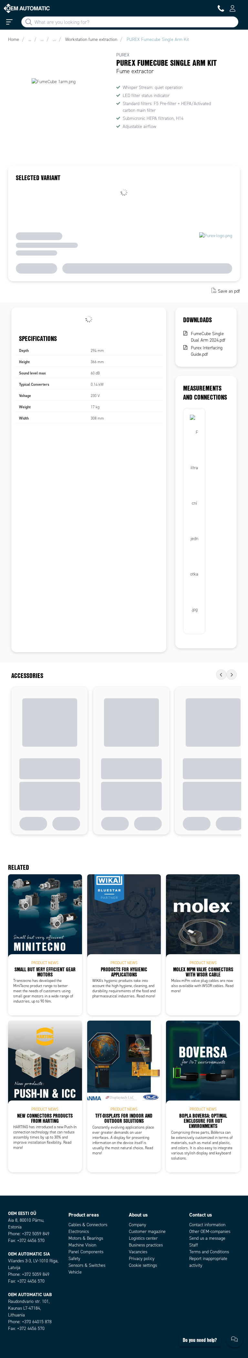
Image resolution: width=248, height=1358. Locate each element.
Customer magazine (147, 1231)
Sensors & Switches (86, 1265)
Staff (193, 1245)
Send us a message (207, 1238)
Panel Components (85, 1252)
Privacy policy (141, 1258)
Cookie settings (143, 1265)
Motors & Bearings (85, 1238)
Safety (74, 1258)
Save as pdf (229, 291)
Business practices (146, 1245)
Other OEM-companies (209, 1231)
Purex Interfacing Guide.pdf (206, 351)
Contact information (207, 1224)
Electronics (78, 1231)
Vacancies (138, 1252)
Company (137, 1224)
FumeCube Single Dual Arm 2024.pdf (208, 337)
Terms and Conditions (209, 1252)
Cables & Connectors (87, 1224)
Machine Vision (82, 1245)
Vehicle (75, 1272)
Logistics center (143, 1238)
